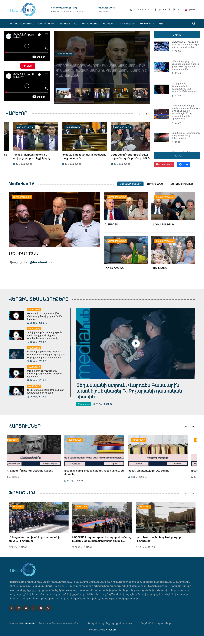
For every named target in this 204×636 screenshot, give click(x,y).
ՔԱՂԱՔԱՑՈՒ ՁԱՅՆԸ (182, 183)
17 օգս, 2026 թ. (19, 480)
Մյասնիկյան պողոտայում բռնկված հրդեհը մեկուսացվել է (186, 135)
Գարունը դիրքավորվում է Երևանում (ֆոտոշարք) (158, 539)
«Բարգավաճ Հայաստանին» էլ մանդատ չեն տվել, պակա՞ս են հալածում (184, 87)
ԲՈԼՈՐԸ (177, 155)
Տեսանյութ (34, 309)
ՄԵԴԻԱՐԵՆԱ (24, 254)
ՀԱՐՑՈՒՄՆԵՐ (25, 426)
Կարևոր (16, 114)
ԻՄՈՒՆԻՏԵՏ (159, 269)
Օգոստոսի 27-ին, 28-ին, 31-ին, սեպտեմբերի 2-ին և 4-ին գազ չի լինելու (185, 44)
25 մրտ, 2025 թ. (83, 547)
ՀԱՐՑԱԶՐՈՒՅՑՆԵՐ (130, 183)
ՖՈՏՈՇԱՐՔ (22, 493)
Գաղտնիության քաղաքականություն (111, 623)
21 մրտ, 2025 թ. (146, 547)
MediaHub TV (147, 23)
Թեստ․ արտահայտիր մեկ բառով (92, 471)
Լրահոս (177, 34)
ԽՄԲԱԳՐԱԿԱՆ (46, 23)
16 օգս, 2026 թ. (83, 477)
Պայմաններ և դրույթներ (155, 623)
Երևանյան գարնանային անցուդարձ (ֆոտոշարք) (95, 539)
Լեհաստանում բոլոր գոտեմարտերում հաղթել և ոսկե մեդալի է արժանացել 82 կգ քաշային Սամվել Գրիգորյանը (186, 112)
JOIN (185, 164)
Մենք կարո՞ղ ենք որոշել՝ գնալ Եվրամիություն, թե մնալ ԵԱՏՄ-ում (124, 157)
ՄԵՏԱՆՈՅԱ (111, 225)
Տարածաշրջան (68, 23)
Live (29, 66)
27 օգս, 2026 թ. (141, 9)
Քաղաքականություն (21, 23)
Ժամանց (108, 23)
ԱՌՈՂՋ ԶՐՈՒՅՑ (114, 269)
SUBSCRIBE (165, 164)
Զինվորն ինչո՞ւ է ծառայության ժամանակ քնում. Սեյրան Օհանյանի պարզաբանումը (44, 335)
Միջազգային (90, 23)
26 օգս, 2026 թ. (16, 163)
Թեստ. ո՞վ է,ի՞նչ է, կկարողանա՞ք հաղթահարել (165, 471)
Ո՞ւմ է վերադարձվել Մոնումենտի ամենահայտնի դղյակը (45, 391)
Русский (191, 9)
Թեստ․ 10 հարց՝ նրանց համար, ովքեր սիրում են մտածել (38, 473)
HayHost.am (109, 629)
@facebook (39, 262)
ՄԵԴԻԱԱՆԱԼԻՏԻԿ (162, 225)
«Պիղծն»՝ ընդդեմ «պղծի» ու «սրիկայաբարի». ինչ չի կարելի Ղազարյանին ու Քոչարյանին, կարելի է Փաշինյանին (101, 64)
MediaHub (31, 623)
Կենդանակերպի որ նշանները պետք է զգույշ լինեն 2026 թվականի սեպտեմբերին (185, 65)
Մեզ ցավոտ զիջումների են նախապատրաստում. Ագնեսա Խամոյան (44, 373)
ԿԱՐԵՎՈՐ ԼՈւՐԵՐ (65, 51)
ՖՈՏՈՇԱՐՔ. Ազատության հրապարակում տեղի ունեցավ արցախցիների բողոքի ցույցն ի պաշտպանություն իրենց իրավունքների (39, 539)
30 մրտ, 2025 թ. (20, 547)
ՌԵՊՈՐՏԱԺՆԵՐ (126, 23)
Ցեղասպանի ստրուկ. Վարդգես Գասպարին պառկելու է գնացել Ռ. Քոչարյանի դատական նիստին (46, 354)
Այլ (161, 23)
